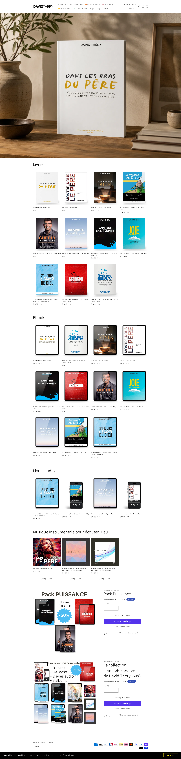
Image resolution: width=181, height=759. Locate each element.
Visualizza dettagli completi (129, 633)
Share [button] (108, 634)
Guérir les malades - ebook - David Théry (103, 407)
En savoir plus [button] (68, 755)
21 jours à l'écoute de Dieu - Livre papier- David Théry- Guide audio (45, 300)
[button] (139, 6)
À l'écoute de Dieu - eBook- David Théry (74, 452)
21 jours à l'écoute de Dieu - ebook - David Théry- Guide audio (104, 453)
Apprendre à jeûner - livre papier (101, 207)
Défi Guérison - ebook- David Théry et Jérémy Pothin (76, 407)
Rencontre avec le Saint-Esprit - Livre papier (75, 253)
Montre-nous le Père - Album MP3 (43, 568)
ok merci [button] (170, 755)
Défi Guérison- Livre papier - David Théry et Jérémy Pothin (75, 300)
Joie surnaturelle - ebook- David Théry (132, 407)
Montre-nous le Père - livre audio (130, 514)
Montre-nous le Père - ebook (128, 361)
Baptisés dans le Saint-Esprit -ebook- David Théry (46, 407)
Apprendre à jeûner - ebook (99, 361)
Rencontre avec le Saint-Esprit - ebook (44, 452)
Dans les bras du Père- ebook (42, 361)
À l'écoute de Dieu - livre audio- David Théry (75, 514)
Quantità (106, 604)
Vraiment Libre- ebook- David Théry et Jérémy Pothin (73, 361)
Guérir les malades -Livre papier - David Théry (47, 253)
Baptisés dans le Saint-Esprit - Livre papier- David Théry (104, 254)
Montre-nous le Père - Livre (70, 207)
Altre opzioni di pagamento (122, 626)
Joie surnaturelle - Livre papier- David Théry (133, 253)
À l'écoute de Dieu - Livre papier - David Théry (132, 208)
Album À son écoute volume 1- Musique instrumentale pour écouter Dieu (74, 569)
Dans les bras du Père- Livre (41, 207)
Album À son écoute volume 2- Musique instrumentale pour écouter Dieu (103, 569)
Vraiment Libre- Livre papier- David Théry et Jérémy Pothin (104, 300)
